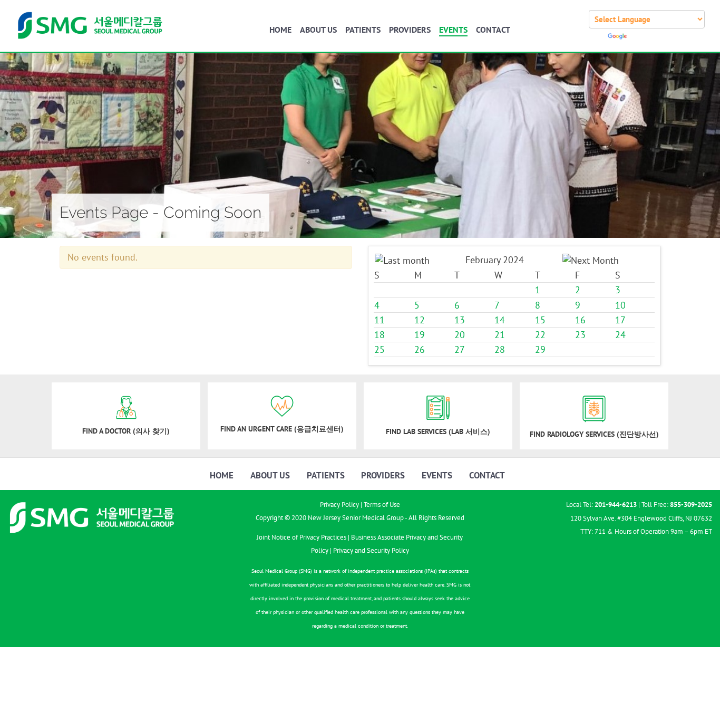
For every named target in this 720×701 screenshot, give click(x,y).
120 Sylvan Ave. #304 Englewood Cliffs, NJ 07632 (641, 518)
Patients (363, 29)
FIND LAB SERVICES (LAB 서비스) (438, 431)
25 (379, 350)
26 (419, 350)
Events (453, 29)
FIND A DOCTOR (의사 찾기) (126, 431)
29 (540, 350)
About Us (318, 29)
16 (580, 320)
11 (379, 320)
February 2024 (494, 260)
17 (620, 320)
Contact (493, 29)
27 (459, 350)
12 (419, 320)
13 (459, 320)
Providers (410, 29)
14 (499, 320)
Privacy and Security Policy (371, 550)
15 (540, 320)
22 (540, 335)
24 (620, 335)
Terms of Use (382, 504)
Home (280, 29)
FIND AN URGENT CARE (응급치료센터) (282, 429)
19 (419, 335)
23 (580, 335)
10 (620, 305)
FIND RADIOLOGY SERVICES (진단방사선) (594, 434)
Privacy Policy (339, 504)
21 (499, 335)
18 (379, 335)
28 (499, 350)
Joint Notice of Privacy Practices (301, 537)
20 (459, 335)
